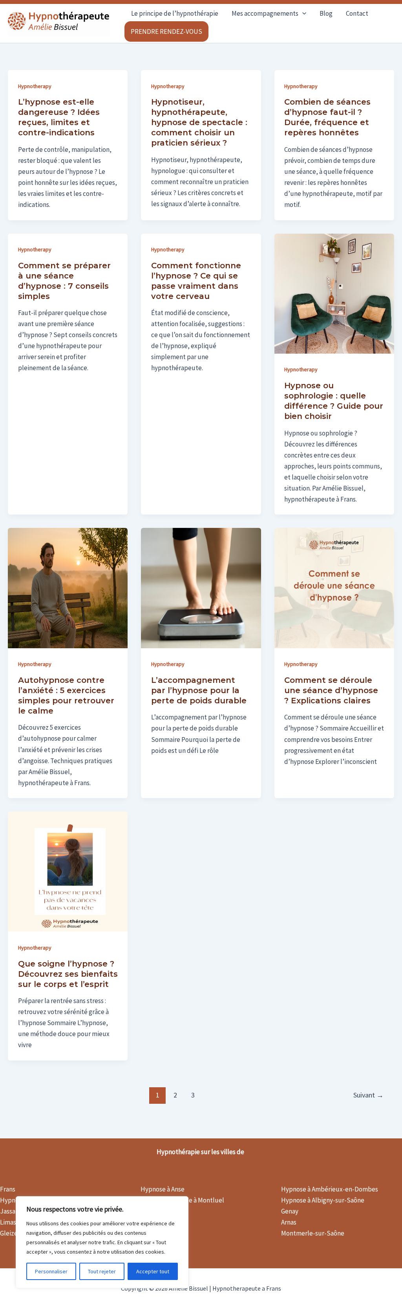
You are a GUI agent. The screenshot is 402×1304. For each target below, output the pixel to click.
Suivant (368, 1094)
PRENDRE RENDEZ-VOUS (166, 31)
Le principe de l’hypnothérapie (174, 13)
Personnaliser (51, 1271)
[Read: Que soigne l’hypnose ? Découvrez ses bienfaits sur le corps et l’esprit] (68, 871)
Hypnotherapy (34, 86)
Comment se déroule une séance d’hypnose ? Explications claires (331, 690)
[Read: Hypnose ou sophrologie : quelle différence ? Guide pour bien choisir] (334, 292)
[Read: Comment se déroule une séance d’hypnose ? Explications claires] (334, 587)
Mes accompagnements (265, 13)
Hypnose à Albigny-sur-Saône (322, 1200)
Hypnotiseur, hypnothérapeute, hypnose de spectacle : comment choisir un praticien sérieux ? (199, 122)
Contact (357, 13)
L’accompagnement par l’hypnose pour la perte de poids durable (199, 690)
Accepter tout (152, 1271)
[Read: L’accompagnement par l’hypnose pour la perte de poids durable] (201, 587)
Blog (326, 13)
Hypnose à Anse (163, 1189)
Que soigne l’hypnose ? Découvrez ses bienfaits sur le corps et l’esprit (68, 974)
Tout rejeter (102, 1271)
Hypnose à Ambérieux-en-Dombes (329, 1189)
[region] (102, 1242)
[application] (302, 13)
